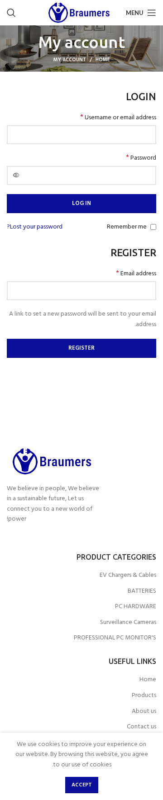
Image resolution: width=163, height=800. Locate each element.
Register (81, 348)
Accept (82, 785)
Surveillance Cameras (128, 622)
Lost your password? (34, 227)
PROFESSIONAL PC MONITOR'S (115, 638)
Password (141, 158)
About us (144, 711)
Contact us (141, 727)
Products (144, 695)
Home (103, 59)
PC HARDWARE (135, 606)
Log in (81, 203)
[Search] (11, 13)
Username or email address (118, 118)
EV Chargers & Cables (128, 575)
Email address (136, 274)
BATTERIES (142, 591)
